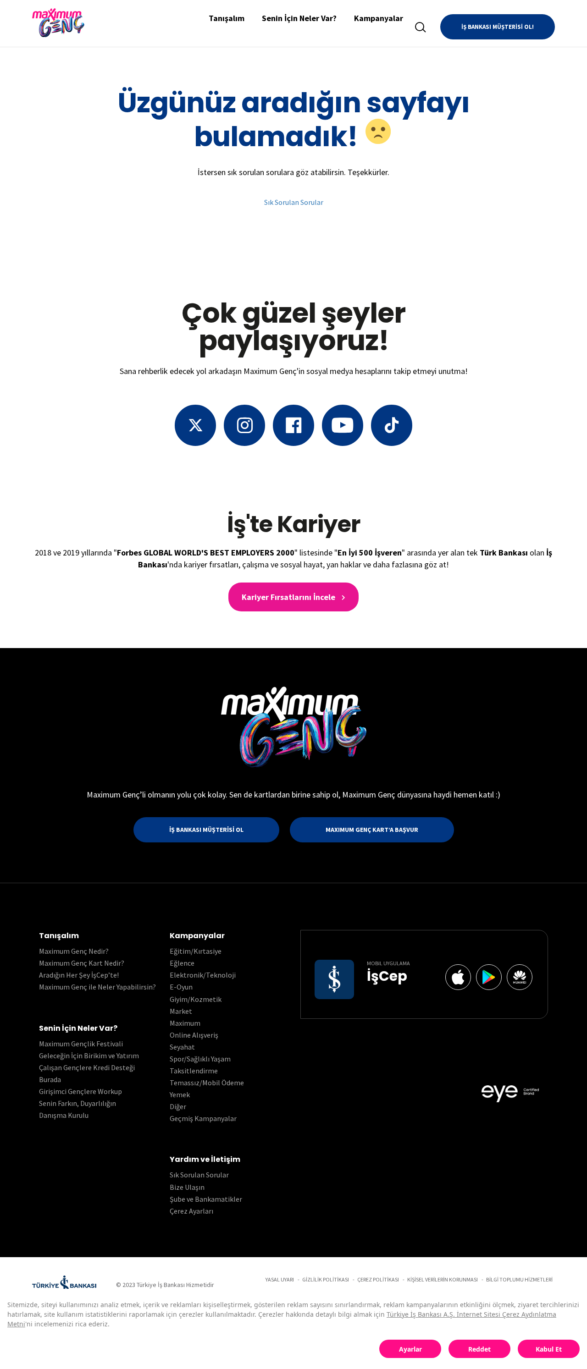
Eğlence (182, 963)
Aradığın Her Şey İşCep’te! (79, 974)
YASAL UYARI (280, 1279)
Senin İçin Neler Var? (299, 18)
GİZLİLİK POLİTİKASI (325, 1279)
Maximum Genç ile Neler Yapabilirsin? (97, 986)
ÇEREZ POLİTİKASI (378, 1279)
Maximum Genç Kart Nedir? (81, 963)
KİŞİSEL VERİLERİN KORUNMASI (442, 1279)
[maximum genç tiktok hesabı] (391, 425)
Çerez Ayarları (191, 1210)
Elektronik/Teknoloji (203, 974)
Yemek (180, 1094)
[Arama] (420, 27)
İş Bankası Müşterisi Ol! (497, 27)
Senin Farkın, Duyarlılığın (77, 1103)
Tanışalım (226, 18)
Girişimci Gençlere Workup (80, 1091)
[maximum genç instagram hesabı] (244, 425)
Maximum (185, 1023)
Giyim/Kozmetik (196, 999)
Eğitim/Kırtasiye (196, 951)
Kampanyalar (378, 18)
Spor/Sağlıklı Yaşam (200, 1058)
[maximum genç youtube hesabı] (342, 425)
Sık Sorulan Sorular (293, 202)
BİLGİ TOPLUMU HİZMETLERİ (519, 1279)
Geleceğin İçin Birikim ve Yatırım (89, 1055)
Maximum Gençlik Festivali (81, 1043)
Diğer (178, 1106)
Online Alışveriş (194, 1034)
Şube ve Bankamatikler (206, 1199)
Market (181, 1011)
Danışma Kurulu (64, 1115)
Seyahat (182, 1046)
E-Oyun (181, 986)
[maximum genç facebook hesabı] (293, 425)
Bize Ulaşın (187, 1187)
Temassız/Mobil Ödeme (207, 1082)
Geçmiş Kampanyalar (203, 1118)
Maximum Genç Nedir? (74, 951)
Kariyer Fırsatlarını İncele (289, 597)
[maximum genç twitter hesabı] (195, 425)
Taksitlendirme (194, 1070)
